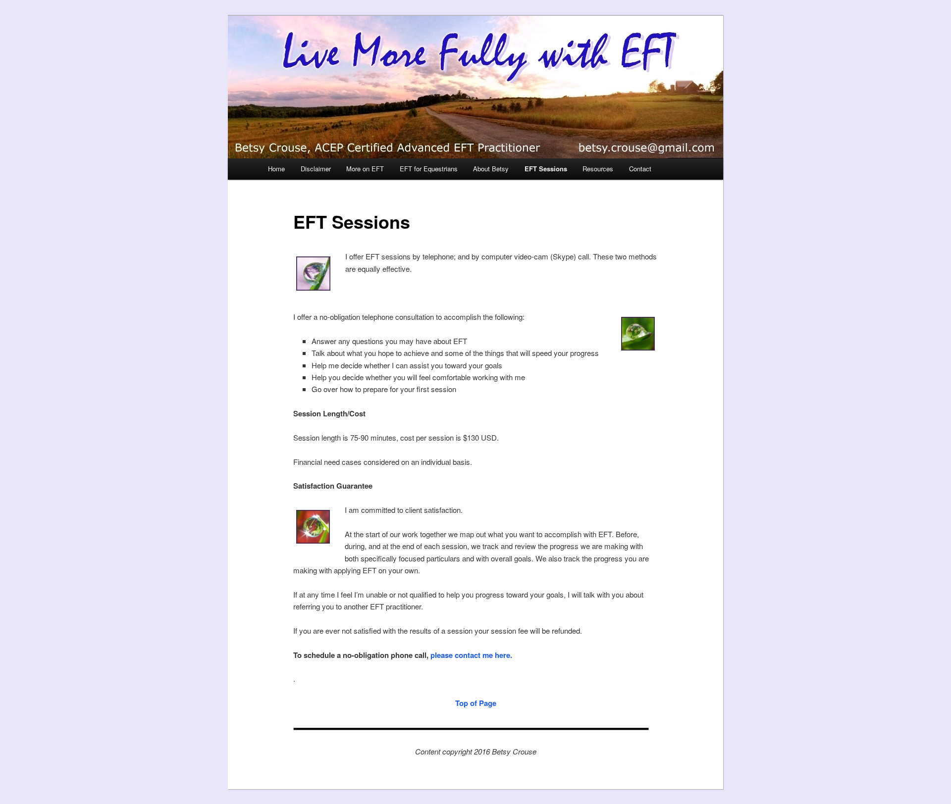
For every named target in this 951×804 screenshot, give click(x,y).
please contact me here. (471, 655)
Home (276, 168)
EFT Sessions (546, 168)
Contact (640, 168)
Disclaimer (316, 168)
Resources (597, 168)
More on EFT (365, 168)
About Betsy (491, 168)
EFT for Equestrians (429, 168)
